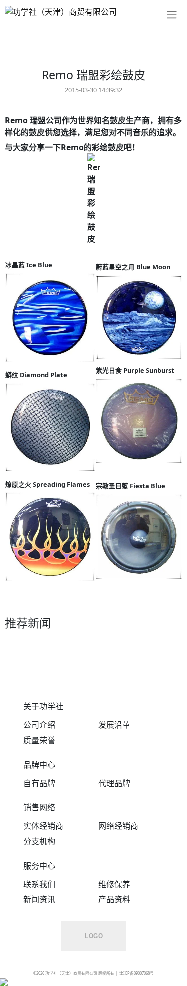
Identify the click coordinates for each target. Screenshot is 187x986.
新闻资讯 (39, 899)
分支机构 (39, 841)
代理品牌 (114, 783)
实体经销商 (43, 825)
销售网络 (39, 807)
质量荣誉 (39, 740)
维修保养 (114, 884)
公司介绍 (39, 724)
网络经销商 (118, 825)
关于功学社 (43, 706)
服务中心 (39, 865)
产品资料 (114, 899)
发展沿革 (114, 724)
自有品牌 (39, 783)
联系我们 (39, 884)
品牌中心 (39, 764)
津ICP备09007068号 (136, 973)
